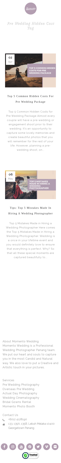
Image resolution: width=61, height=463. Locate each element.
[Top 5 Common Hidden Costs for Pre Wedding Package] (30, 70)
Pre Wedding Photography (21, 384)
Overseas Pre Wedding (18, 389)
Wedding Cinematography (21, 397)
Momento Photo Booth (19, 406)
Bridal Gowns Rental (17, 402)
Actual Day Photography (20, 393)
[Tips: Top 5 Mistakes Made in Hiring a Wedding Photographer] (30, 184)
